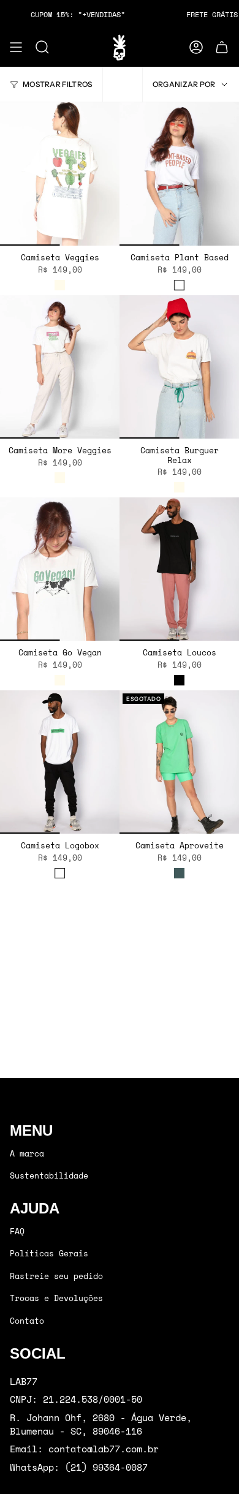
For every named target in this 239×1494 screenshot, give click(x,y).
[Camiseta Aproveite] (179, 762)
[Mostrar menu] (16, 47)
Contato (27, 1321)
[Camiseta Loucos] (179, 569)
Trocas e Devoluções (56, 1298)
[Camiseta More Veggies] (60, 367)
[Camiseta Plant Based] (179, 174)
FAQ (17, 1231)
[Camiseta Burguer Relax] (179, 367)
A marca (27, 1153)
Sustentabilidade (49, 1175)
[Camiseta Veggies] (60, 174)
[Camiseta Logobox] (60, 762)
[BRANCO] (179, 285)
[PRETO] (179, 680)
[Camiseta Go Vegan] (60, 569)
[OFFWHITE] (60, 285)
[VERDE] (179, 873)
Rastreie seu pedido (56, 1276)
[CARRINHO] (222, 47)
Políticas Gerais (49, 1253)
